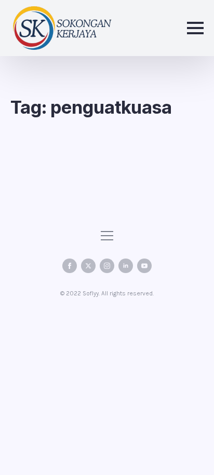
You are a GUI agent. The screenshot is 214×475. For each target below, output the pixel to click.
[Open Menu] (195, 28)
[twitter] (88, 266)
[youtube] (144, 266)
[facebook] (69, 266)
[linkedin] (125, 266)
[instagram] (107, 266)
